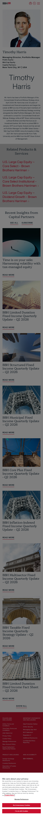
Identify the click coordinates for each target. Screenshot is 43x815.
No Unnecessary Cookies (21, 805)
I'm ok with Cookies (21, 811)
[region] (21, 794)
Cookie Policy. (10, 795)
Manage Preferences (21, 799)
